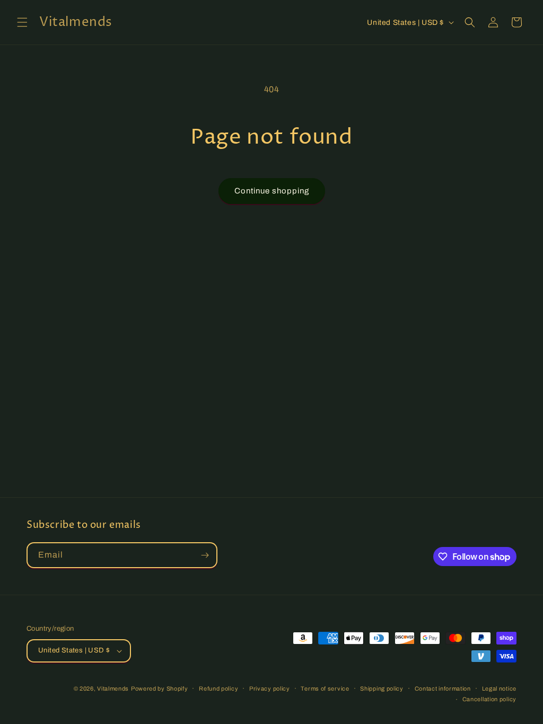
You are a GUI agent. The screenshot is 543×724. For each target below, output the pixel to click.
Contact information (443, 688)
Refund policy (218, 688)
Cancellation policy (489, 699)
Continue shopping (271, 191)
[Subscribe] (204, 555)
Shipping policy (382, 688)
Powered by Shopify (159, 688)
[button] (22, 22)
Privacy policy (269, 688)
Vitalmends (113, 688)
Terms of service (325, 688)
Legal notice (499, 688)
